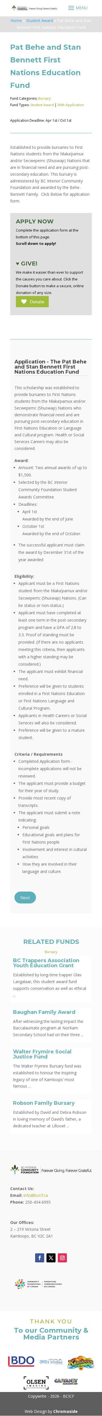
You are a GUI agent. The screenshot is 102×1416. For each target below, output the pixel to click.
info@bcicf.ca (36, 1195)
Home (16, 20)
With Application (71, 105)
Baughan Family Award (44, 1012)
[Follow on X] (51, 1257)
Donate (37, 301)
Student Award (39, 20)
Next (25, 897)
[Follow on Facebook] (39, 1257)
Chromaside (65, 1411)
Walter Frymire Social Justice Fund (42, 1054)
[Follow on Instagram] (62, 1257)
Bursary (44, 98)
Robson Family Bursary (44, 1103)
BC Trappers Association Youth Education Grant (46, 963)
